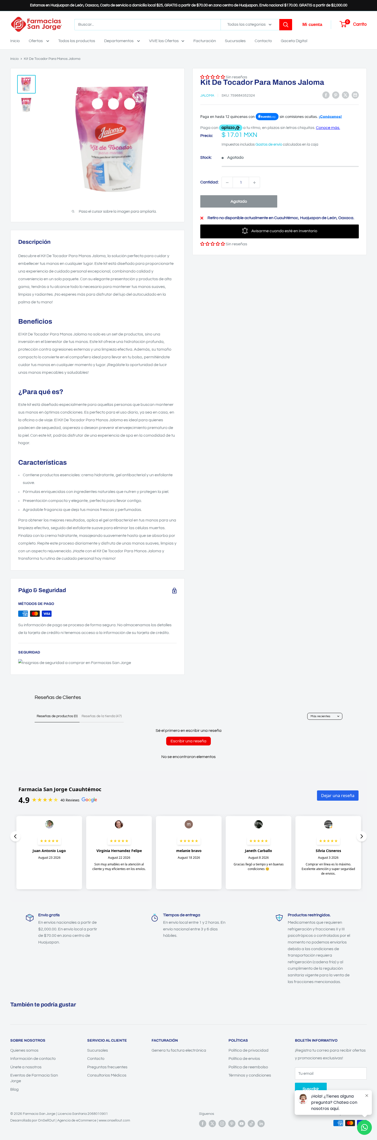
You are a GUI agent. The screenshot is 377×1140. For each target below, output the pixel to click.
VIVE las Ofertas (164, 41)
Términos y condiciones (250, 1075)
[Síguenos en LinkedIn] (261, 1123)
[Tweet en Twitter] (345, 95)
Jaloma (207, 95)
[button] (212, 244)
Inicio (15, 41)
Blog (14, 1089)
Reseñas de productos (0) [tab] (57, 716)
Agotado (239, 202)
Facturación (204, 41)
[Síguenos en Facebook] (202, 1123)
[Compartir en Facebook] (326, 95)
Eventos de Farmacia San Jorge (34, 1078)
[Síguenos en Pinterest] (231, 1123)
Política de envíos (244, 1059)
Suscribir (311, 1089)
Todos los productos (76, 41)
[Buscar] (285, 24)
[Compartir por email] (355, 95)
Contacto (263, 41)
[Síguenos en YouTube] (241, 1123)
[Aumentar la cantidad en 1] (254, 182)
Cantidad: (209, 182)
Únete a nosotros (26, 1067)
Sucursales (235, 41)
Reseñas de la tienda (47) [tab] (102, 716)
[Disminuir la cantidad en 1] (227, 182)
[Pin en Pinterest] (335, 95)
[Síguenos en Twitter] (212, 1123)
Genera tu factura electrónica (179, 1050)
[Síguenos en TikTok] (251, 1123)
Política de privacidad (249, 1050)
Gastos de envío (268, 144)
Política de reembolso (248, 1067)
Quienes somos (24, 1050)
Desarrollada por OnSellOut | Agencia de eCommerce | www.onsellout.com (70, 1120)
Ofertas (36, 41)
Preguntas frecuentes (107, 1067)
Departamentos (119, 41)
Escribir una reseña (188, 741)
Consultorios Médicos (106, 1075)
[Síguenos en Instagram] (222, 1123)
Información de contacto (33, 1059)
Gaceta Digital (294, 41)
